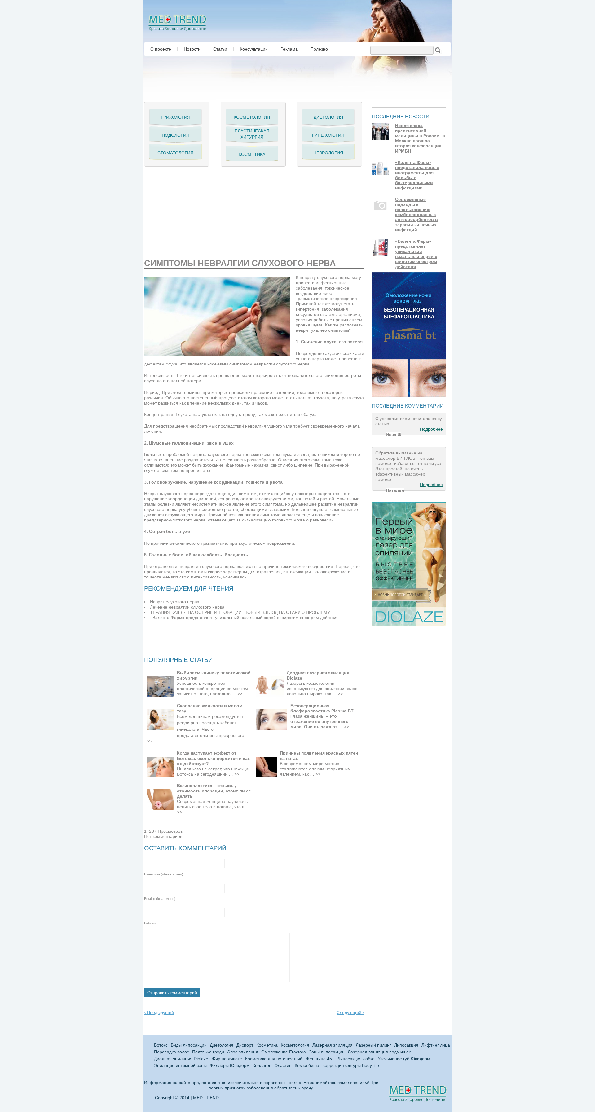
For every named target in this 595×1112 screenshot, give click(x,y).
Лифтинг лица (435, 1045)
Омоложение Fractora (283, 1052)
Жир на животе (226, 1059)
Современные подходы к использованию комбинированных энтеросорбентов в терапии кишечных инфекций (416, 214)
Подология (175, 135)
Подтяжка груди (208, 1052)
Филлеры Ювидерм (229, 1065)
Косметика (252, 154)
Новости (192, 49)
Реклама (289, 49)
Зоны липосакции (327, 1052)
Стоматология (175, 152)
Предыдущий (159, 1012)
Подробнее (431, 429)
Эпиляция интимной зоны (180, 1065)
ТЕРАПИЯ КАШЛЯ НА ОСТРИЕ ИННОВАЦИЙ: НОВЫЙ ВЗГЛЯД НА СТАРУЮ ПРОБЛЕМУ (240, 612)
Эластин (283, 1065)
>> (239, 694)
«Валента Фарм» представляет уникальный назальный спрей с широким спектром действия (244, 617)
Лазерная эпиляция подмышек (379, 1052)
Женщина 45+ (320, 1059)
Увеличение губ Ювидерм (404, 1059)
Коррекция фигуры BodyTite (350, 1065)
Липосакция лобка (356, 1059)
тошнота (255, 482)
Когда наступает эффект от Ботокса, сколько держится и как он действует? (213, 758)
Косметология (252, 117)
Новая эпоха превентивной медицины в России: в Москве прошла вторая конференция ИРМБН (420, 138)
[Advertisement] (216, 210)
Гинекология (328, 135)
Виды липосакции (189, 1045)
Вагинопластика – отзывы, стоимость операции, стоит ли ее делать (214, 791)
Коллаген (262, 1065)
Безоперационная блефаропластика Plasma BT (322, 708)
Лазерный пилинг (373, 1045)
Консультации (254, 49)
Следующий (350, 1012)
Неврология (328, 152)
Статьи (220, 49)
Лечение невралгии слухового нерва (187, 607)
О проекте (160, 49)
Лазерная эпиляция (332, 1045)
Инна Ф (393, 434)
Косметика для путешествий (273, 1059)
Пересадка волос (171, 1052)
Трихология (175, 117)
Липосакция (406, 1045)
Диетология (328, 117)
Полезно (319, 49)
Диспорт (244, 1045)
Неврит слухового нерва (174, 602)
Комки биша (307, 1065)
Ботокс (161, 1045)
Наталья (395, 490)
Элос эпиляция (242, 1052)
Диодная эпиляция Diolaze (181, 1059)
